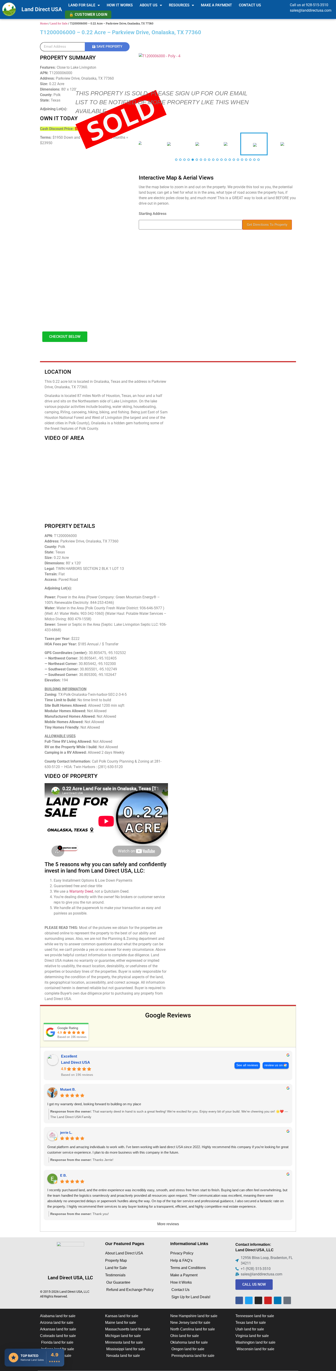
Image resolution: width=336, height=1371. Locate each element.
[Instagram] (258, 1300)
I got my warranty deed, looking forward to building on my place (94, 1104)
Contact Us (250, 5)
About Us (148, 5)
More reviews (168, 1224)
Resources (179, 5)
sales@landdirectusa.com (310, 10)
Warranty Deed (81, 891)
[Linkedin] (277, 1300)
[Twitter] (249, 1300)
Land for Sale (81, 5)
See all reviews (247, 1065)
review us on (273, 1065)
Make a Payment (216, 5)
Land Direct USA (41, 9)
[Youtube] (268, 1300)
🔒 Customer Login (88, 14)
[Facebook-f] (239, 1300)
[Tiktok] (287, 1300)
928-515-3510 (317, 5)
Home (44, 23)
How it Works (120, 5)
